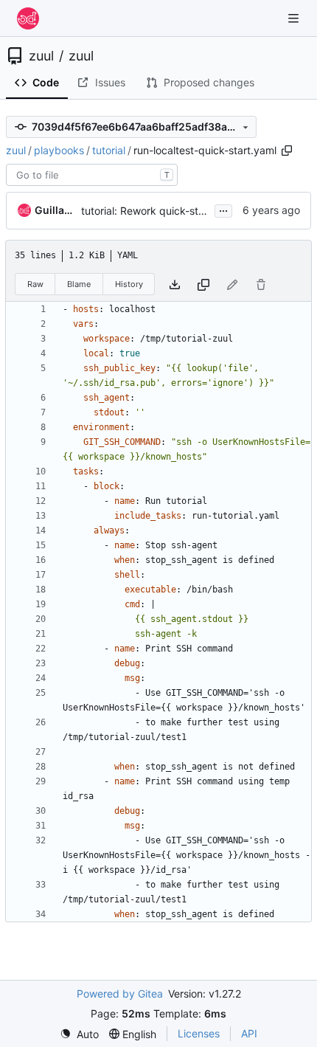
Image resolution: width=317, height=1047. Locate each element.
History (129, 284)
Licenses (199, 1033)
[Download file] (175, 284)
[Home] (28, 18)
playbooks (59, 150)
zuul (41, 56)
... (223, 209)
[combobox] (92, 175)
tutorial (108, 150)
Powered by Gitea (120, 993)
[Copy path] (287, 150)
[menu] (79, 1034)
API (249, 1033)
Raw (35, 284)
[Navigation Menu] (295, 18)
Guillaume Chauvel (55, 210)
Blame (79, 284)
